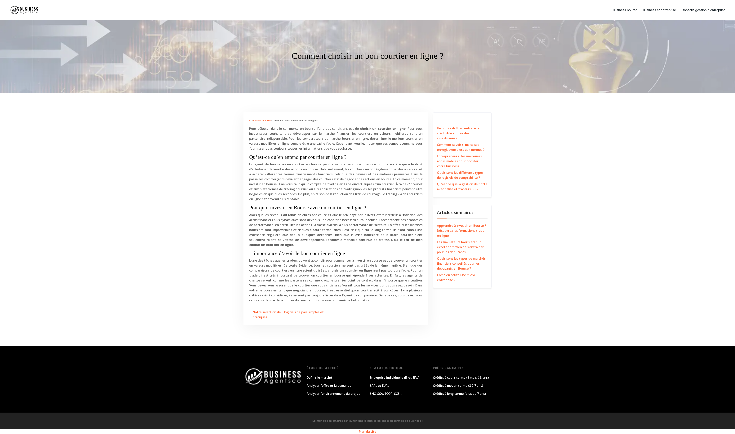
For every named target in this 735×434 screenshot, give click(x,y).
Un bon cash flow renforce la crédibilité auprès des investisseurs (458, 133)
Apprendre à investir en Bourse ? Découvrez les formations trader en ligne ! (461, 231)
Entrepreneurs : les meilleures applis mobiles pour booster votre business (459, 161)
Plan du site (367, 431)
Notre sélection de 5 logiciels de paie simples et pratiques (288, 314)
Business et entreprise (659, 10)
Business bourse (625, 10)
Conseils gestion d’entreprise (703, 10)
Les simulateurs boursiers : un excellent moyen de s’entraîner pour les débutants (460, 247)
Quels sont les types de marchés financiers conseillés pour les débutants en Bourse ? (461, 263)
